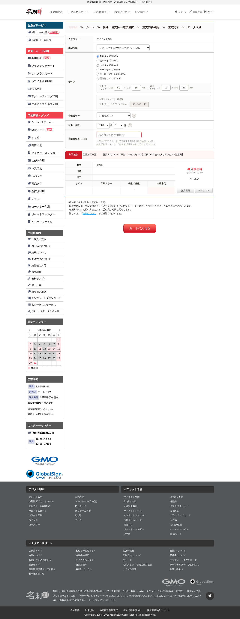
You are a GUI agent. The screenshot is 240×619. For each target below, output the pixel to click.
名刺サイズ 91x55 (109, 56)
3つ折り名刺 (130, 501)
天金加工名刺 (130, 506)
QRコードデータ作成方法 (45, 311)
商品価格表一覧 (36, 574)
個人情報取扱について (158, 610)
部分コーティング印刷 (45, 96)
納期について (39, 252)
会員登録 (197, 12)
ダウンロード (139, 104)
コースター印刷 (41, 206)
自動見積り (81, 564)
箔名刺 (173, 501)
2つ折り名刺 (176, 496)
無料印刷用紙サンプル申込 (42, 569)
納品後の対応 (39, 265)
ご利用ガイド (102, 11)
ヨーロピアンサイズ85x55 (113, 74)
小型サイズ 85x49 (109, 65)
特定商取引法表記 (109, 610)
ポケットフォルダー (43, 214)
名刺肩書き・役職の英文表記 (137, 564)
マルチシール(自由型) (86, 501)
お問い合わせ (122, 11)
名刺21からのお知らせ (40, 560)
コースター (34, 524)
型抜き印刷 (38, 191)
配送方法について (41, 259)
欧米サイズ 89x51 (109, 60)
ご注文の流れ (39, 239)
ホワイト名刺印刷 (42, 81)
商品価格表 (56, 11)
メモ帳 (35, 137)
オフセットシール (133, 511)
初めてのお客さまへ (86, 550)
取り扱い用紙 (39, 291)
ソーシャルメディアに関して (184, 564)
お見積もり (141, 11)
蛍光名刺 (37, 88)
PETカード (80, 506)
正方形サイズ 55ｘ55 (110, 78)
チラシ (35, 198)
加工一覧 (36, 285)
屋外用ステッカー (179, 506)
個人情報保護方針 (132, 610)
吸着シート (42, 129)
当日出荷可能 (45, 32)
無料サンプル (39, 278)
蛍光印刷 (37, 168)
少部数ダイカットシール (41, 501)
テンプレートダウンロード (46, 298)
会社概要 (75, 610)
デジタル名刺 (35, 496)
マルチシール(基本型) (39, 506)
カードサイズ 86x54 (110, 69)
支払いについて (178, 550)
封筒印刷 (37, 145)
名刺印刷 (40, 57)
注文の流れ (128, 550)
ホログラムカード (42, 73)
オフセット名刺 (132, 496)
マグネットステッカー (45, 152)
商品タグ (37, 183)
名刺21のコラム (84, 569)
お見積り (36, 272)
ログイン (182, 12)
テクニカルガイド (78, 11)
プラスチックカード (43, 65)
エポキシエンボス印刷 (45, 104)
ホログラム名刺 (83, 511)
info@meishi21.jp (43, 432)
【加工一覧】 (92, 154)
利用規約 (89, 610)
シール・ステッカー (42, 122)
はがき (78, 515)
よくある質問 (129, 569)
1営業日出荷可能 (41, 40)
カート (211, 12)
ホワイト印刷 (35, 515)
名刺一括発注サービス (44, 304)
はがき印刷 (38, 160)
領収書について (178, 555)
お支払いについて (41, 246)
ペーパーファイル (42, 221)
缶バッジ (37, 175)
